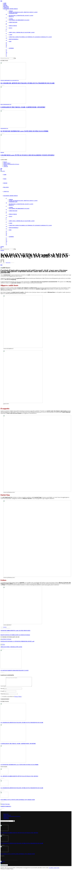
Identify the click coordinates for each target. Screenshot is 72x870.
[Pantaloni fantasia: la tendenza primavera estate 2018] (6, 639)
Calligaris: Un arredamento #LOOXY (19, 20)
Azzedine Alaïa (13, 13)
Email (2, 691)
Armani (11, 11)
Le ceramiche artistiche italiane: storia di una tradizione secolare (28, 83)
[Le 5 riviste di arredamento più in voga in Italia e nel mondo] (4, 774)
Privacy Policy (18, 696)
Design (5, 5)
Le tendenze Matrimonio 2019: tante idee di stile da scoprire (24, 131)
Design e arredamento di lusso (8, 80)
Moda (4, 4)
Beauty (2, 104)
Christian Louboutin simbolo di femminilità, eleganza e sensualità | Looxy (30, 36)
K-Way (10, 34)
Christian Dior (13, 22)
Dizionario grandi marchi (10, 8)
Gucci (10, 27)
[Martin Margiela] (5, 804)
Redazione (8, 262)
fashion (4, 627)
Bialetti (11, 16)
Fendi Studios (13, 25)
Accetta (51, 867)
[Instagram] (1, 1)
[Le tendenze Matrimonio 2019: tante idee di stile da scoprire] (13, 127)
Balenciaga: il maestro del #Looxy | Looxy (21, 15)
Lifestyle (6, 7)
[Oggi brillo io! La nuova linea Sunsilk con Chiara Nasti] (4, 797)
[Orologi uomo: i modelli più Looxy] (3, 644)
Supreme (11, 48)
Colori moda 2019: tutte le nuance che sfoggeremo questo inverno (27, 155)
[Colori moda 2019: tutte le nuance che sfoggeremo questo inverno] (13, 151)
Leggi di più (56, 867)
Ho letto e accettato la (12, 696)
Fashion (5, 104)
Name (2, 688)
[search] (1, 170)
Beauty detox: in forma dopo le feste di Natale (15, 635)
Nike (10, 41)
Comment (3, 686)
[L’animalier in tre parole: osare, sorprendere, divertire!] (13, 103)
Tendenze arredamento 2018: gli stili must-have (15, 630)
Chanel (11, 18)
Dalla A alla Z (6, 163)
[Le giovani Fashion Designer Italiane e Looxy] (11, 668)
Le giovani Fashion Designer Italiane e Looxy (15, 670)
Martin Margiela (13, 39)
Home (4, 3)
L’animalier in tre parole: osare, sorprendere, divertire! (23, 107)
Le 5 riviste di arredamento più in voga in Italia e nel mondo (19, 776)
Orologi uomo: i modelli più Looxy (11, 647)
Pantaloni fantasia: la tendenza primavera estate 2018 (17, 641)
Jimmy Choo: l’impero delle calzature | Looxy (22, 32)
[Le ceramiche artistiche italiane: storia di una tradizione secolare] (13, 79)
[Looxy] (3, 861)
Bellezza (6, 6)
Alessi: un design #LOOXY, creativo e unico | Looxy (23, 12)
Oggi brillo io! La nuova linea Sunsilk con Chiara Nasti (18, 799)
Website (3, 694)
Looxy (2, 246)
